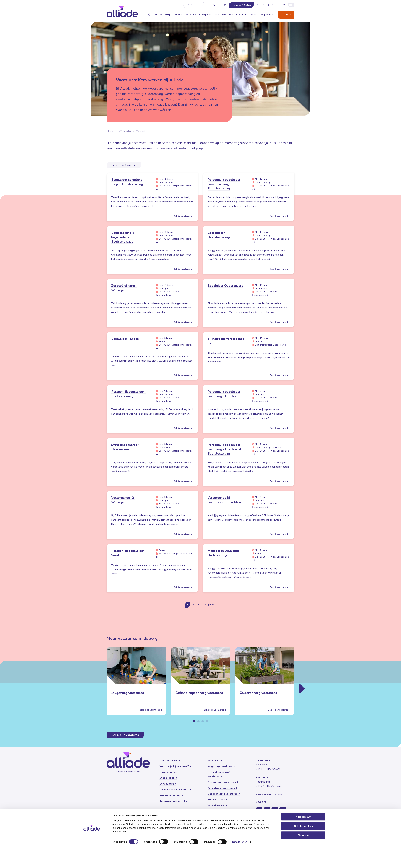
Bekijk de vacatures (149, 709)
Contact (260, 4)
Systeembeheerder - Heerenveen (126, 447)
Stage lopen (167, 778)
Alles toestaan (303, 816)
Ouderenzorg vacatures (258, 693)
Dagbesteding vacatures (223, 794)
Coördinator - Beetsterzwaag (219, 235)
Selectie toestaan (303, 826)
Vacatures (286, 14)
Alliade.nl (241, 5)
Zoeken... (192, 4)
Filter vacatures (122, 165)
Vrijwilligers (268, 14)
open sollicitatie (124, 148)
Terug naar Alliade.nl (172, 801)
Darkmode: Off (291, 5)
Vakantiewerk (216, 805)
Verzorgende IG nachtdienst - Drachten (224, 500)
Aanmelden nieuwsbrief (174, 789)
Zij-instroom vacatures (222, 788)
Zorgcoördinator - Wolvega (124, 288)
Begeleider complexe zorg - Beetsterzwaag (127, 182)
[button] (210, 5)
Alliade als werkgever (198, 14)
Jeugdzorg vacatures (127, 693)
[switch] (163, 841)
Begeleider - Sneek (125, 339)
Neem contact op (170, 795)
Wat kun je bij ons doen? (168, 14)
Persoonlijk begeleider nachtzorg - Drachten (224, 394)
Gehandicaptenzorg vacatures (199, 693)
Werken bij (125, 131)
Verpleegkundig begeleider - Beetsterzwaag (122, 237)
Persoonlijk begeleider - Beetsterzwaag (128, 394)
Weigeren (303, 835)
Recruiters (242, 14)
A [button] (214, 5)
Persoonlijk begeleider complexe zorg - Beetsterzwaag (224, 184)
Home (110, 131)
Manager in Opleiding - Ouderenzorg (224, 553)
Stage (254, 14)
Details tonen (239, 841)
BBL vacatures (217, 799)
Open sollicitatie (223, 14)
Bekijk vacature (182, 216)
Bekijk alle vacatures (125, 735)
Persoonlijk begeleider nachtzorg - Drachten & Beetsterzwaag (224, 449)
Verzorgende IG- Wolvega (123, 500)
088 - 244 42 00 (278, 4)
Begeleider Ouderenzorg (225, 286)
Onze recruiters (169, 772)
